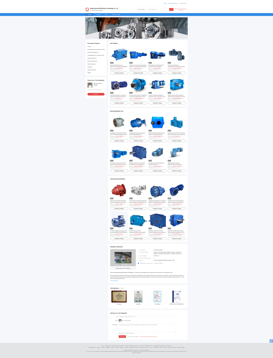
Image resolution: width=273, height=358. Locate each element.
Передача (89, 67)
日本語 (112, 347)
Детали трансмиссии (92, 61)
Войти (165, 3)
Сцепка (89, 46)
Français (117, 347)
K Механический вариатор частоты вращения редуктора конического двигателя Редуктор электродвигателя (119, 164)
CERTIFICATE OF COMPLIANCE (177, 304)
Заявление (107, 345)
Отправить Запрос (119, 73)
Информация (169, 345)
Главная (89, 14)
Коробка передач (91, 64)
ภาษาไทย (165, 347)
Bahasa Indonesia (181, 347)
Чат (96, 85)
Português (131, 347)
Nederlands (156, 347)
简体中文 (103, 347)
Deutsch (126, 347)
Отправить (122, 336)
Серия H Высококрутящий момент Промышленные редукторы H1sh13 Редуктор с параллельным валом (176, 232)
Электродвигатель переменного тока (96, 49)
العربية (151, 347)
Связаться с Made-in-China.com (146, 345)
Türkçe (169, 347)
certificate (119, 304)
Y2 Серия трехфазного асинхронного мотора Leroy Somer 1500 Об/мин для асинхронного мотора (119, 232)
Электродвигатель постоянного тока (95, 55)
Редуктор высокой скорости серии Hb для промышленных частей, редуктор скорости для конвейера (176, 134)
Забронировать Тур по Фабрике (123, 268)
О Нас (106, 14)
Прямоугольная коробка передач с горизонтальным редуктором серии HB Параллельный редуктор (177, 96)
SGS (161, 263)
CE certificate (157, 304)
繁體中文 (108, 347)
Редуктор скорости (91, 69)
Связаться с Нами (116, 14)
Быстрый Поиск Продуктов (159, 345)
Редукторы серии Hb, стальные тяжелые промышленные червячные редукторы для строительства (157, 232)
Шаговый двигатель (91, 58)
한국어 (147, 347)
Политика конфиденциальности (131, 345)
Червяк (89, 72)
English (98, 347)
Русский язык (142, 347)
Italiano (136, 347)
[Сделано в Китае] (94, 2)
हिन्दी (161, 347)
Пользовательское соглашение (117, 345)
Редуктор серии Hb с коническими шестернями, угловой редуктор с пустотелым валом (137, 164)
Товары (99, 14)
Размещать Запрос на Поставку (148, 336)
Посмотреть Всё (114, 280)
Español (121, 347)
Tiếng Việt (174, 347)
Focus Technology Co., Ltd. (135, 350)
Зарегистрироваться (173, 3)
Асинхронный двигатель (93, 52)
